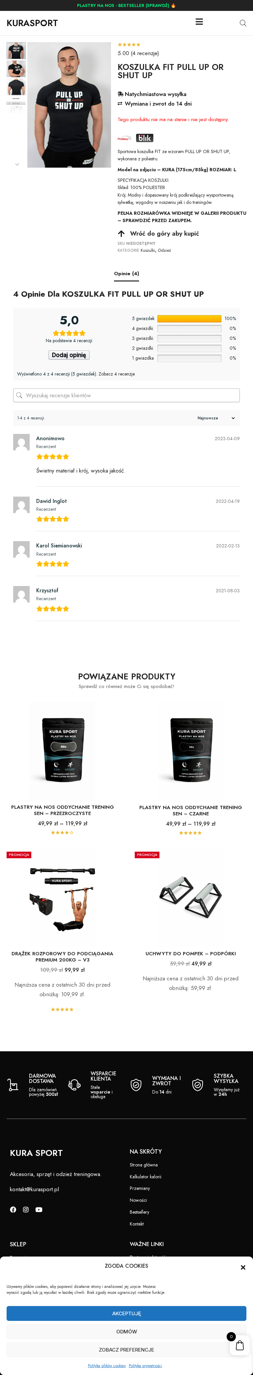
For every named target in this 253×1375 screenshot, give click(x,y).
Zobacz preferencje (126, 1350)
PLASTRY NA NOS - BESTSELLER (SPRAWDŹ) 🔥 (126, 5)
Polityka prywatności (145, 1366)
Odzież (164, 250)
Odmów (126, 1331)
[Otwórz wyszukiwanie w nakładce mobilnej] (243, 23)
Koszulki (148, 250)
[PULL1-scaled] (69, 105)
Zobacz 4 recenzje (116, 374)
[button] (243, 1267)
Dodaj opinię (69, 355)
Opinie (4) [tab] (126, 273)
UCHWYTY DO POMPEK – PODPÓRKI (191, 953)
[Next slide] (17, 164)
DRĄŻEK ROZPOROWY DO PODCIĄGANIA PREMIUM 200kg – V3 (62, 957)
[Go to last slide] (17, 45)
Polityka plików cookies (107, 1366)
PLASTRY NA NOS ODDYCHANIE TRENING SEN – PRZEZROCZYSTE (62, 810)
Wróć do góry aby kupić (164, 233)
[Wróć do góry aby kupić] (121, 234)
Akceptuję (126, 1313)
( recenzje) (138, 53)
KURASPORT (32, 22)
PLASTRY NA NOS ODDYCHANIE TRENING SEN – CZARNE (190, 810)
